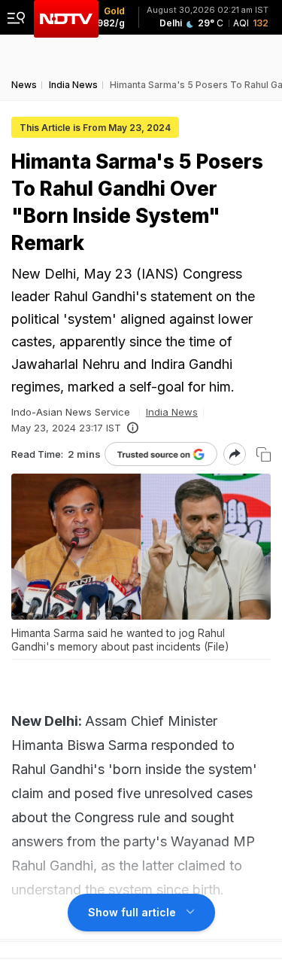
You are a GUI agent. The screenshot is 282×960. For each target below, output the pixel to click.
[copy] (263, 454)
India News (172, 412)
